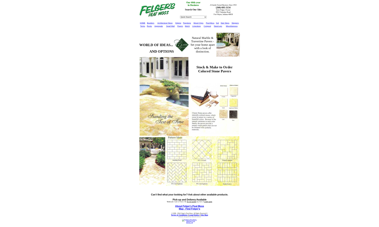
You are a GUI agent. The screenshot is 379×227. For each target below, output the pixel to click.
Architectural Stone (165, 23)
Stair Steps (225, 23)
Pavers (180, 26)
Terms (142, 26)
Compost (207, 26)
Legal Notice (193, 215)
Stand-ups (218, 26)
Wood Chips (198, 23)
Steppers (235, 23)
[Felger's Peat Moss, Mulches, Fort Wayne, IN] (189, 222)
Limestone (196, 26)
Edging (178, 23)
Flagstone (187, 23)
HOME (142, 23)
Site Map (204, 215)
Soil (217, 23)
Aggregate (158, 26)
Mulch (187, 26)
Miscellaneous (232, 26)
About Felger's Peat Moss (189, 206)
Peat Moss (210, 23)
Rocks (149, 26)
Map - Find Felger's (189, 209)
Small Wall (170, 26)
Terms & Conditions (179, 215)
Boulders (150, 23)
